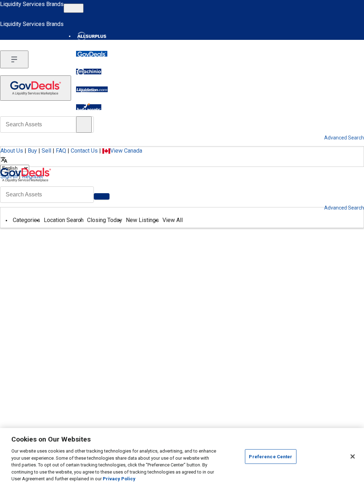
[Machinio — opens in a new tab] (88, 71)
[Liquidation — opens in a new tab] (92, 89)
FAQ (61, 150)
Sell (46, 150)
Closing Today (104, 220)
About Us (11, 150)
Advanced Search (344, 208)
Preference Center (270, 456)
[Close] (352, 456)
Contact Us (84, 150)
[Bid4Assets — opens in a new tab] (88, 107)
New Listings (142, 220)
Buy (32, 150)
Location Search (64, 220)
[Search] (101, 196)
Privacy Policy (119, 478)
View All (172, 220)
